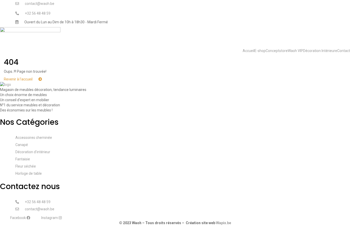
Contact (343, 51)
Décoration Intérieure (320, 51)
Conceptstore (277, 51)
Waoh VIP (295, 51)
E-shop (260, 51)
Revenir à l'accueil (18, 79)
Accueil (248, 51)
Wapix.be (223, 223)
